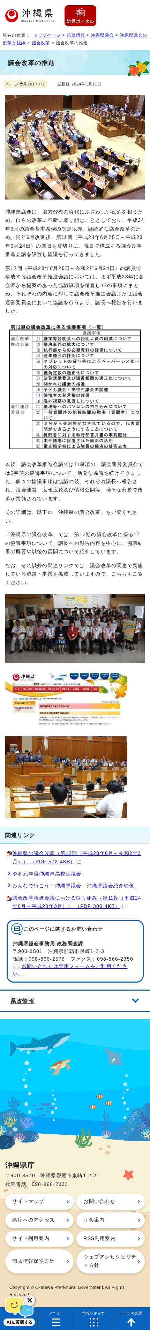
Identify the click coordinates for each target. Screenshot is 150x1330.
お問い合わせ (99, 1201)
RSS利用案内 (99, 1238)
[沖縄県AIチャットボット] (19, 1311)
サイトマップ (28, 1201)
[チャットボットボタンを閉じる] (29, 1300)
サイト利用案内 (30, 1238)
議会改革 (41, 42)
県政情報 (76, 35)
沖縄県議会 (102, 35)
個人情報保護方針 (33, 1261)
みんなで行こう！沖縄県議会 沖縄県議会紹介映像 (74, 885)
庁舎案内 (94, 1220)
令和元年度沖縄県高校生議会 (47, 874)
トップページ (47, 35)
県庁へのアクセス (33, 1220)
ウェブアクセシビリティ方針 (109, 1261)
